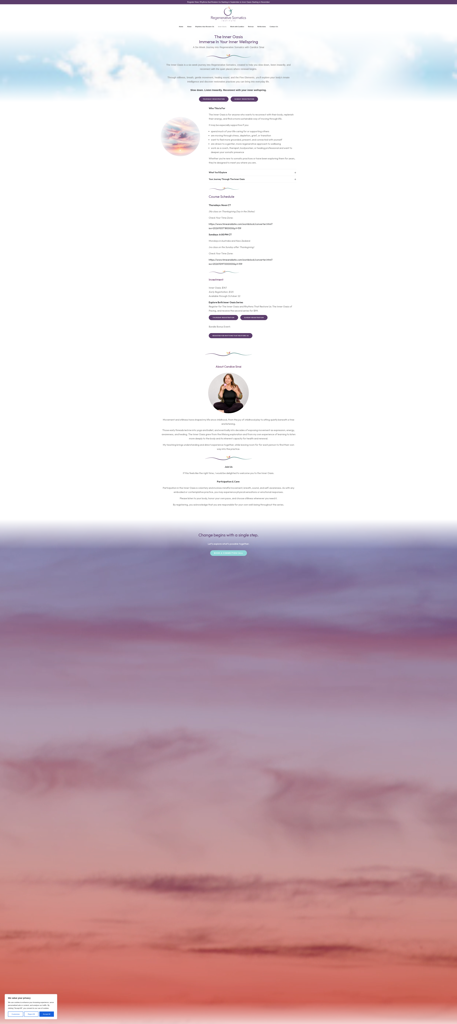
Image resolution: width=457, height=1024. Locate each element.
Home (181, 26)
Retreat (251, 26)
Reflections (261, 26)
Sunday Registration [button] (244, 99)
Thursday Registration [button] (214, 99)
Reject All (31, 1014)
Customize (16, 1014)
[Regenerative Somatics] (228, 13)
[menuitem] (182, 26)
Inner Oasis (222, 26)
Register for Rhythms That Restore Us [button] (231, 336)
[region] (31, 1006)
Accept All (46, 1014)
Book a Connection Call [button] (228, 553)
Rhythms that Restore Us (204, 26)
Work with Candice (237, 26)
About (189, 26)
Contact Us (274, 26)
